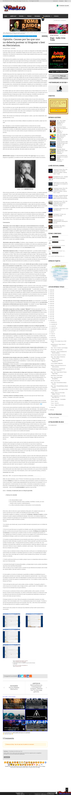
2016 (51, 309)
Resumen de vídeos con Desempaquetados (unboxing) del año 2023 (60, 221)
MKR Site (32, 794)
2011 (51, 318)
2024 (51, 293)
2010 (51, 320)
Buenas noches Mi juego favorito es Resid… (56, 245)
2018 (51, 305)
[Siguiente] (39, 25)
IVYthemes (27, 794)
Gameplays (37, 16)
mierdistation (21, 36)
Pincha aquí (63, 75)
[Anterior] (11, 25)
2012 (51, 316)
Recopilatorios (46, 16)
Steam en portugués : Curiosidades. (58, 399)
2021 (51, 299)
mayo (52, 333)
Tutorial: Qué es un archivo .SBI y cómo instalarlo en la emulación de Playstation (60, 184)
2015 (51, 311)
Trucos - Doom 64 (55, 403)
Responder (7, 757)
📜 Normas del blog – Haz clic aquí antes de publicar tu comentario (19, 744)
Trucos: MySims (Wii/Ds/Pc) (57, 363)
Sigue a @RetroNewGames (58, 72)
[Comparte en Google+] (25, 676)
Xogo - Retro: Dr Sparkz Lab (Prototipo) (59, 347)
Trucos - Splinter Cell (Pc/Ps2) (57, 405)
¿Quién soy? (13, 16)
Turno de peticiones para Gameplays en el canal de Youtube (62, 157)
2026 (51, 290)
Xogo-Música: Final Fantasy (57, 375)
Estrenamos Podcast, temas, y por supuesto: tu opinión (62, 128)
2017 (51, 307)
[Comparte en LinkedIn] (27, 676)
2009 (51, 409)
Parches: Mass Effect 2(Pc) (57, 349)
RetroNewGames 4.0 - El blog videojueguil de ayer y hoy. (35, 793)
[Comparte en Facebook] (19, 676)
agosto (52, 329)
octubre (53, 326)
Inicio (5, 16)
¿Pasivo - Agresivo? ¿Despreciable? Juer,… (56, 250)
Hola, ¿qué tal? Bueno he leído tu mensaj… (56, 240)
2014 (51, 312)
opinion (26, 36)
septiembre (53, 328)
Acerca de (55, 1)
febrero (52, 339)
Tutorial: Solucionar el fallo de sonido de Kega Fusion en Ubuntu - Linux (62, 143)
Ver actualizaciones (52, 425)
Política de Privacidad (54, 417)
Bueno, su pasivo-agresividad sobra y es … (56, 256)
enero (52, 407)
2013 (51, 314)
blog (4, 36)
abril (52, 335)
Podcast (29, 16)
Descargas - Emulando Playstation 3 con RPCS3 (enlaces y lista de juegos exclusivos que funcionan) (60, 197)
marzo (52, 337)
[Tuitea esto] (22, 676)
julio (52, 331)
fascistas (7, 36)
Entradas (21, 16)
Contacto (61, 1)
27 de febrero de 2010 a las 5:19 (15, 751)
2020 (51, 301)
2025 (51, 291)
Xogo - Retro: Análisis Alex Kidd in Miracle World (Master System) (62, 136)
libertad (11, 36)
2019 (51, 303)
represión (34, 36)
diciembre (53, 322)
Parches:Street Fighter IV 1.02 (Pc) (58, 354)
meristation (16, 36)
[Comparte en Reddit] (30, 676)
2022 (51, 297)
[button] (44, 18)
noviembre (53, 324)
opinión (30, 36)
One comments (44, 36)
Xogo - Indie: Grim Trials (57, 39)
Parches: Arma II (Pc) (55, 380)
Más (66, 1)
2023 (51, 295)
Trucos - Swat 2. (54, 401)
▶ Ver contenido (58, 67)
